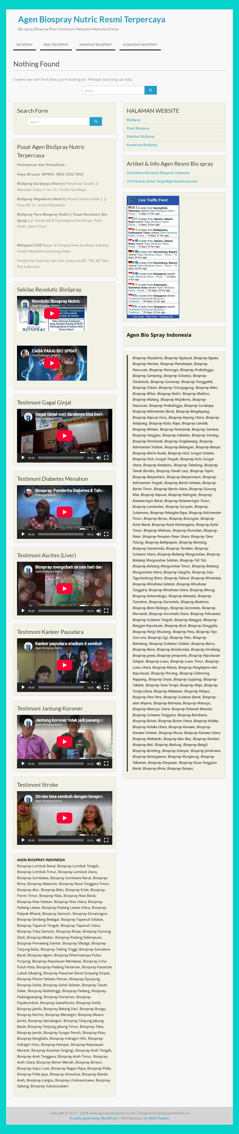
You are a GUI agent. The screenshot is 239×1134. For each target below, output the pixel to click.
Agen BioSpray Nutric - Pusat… (156, 254)
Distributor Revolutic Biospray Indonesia (158, 173)
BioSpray (24, 44)
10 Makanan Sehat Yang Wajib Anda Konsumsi (162, 181)
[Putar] (23, 457)
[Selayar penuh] (106, 457)
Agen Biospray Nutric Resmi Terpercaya (91, 19)
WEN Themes (158, 1118)
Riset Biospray (56, 44)
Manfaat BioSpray (96, 44)
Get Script (138, 316)
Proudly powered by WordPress (94, 1118)
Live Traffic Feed (153, 200)
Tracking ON (166, 316)
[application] (64, 436)
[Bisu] (98, 457)
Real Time (151, 316)
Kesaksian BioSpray (140, 44)
